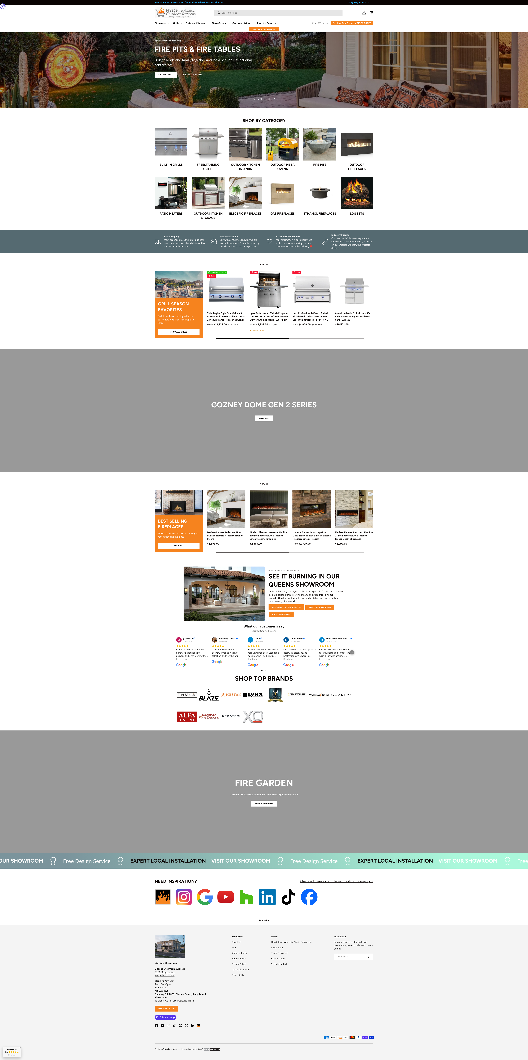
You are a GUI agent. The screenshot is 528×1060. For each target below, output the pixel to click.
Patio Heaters (171, 213)
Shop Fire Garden (264, 803)
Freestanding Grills (208, 167)
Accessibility (238, 975)
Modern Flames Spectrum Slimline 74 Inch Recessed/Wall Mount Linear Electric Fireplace (354, 535)
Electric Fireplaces (245, 213)
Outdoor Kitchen (195, 23)
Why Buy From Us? (358, 2)
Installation (277, 947)
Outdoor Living (241, 23)
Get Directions (166, 1008)
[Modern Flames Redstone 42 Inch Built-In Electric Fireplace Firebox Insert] (226, 509)
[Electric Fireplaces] (245, 193)
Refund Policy (239, 958)
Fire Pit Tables (166, 78)
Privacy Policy (239, 964)
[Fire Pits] (319, 144)
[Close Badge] (20, 1047)
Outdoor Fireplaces (357, 167)
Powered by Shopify (195, 1049)
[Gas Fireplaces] (282, 193)
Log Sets (357, 213)
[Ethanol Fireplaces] (319, 193)
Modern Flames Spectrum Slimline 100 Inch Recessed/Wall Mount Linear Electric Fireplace (268, 535)
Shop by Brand (264, 23)
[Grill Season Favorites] (179, 284)
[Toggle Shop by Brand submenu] (275, 23)
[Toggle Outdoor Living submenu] (252, 23)
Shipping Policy (239, 953)
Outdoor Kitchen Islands (245, 167)
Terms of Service (240, 969)
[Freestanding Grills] (208, 144)
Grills (176, 23)
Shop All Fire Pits (192, 78)
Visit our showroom (241, 861)
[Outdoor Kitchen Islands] (245, 144)
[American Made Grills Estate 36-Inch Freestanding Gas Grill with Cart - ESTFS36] (354, 290)
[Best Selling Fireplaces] (179, 502)
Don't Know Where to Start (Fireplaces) (291, 942)
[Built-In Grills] (171, 144)
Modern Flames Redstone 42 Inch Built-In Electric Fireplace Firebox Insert (225, 535)
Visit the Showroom (320, 607)
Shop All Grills (178, 331)
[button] (372, 13)
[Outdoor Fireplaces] (357, 144)
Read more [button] (182, 659)
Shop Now (264, 418)
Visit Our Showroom (264, 29)
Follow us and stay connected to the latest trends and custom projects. (336, 881)
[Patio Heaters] (171, 193)
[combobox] (278, 13)
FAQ (234, 947)
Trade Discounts (279, 953)
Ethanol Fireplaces (319, 213)
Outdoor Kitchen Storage (208, 216)
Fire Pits (319, 165)
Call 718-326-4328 (281, 614)
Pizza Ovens (218, 23)
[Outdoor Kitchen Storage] (208, 193)
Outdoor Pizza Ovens (282, 167)
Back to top (264, 920)
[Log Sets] (357, 193)
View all (264, 264)
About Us (236, 942)
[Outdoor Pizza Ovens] (282, 144)
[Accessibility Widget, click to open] (3, 6)
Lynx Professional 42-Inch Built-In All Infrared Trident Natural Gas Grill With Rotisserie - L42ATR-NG (310, 316)
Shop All (179, 545)
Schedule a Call (279, 964)
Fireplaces (161, 23)
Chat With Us (320, 23)
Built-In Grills (171, 165)
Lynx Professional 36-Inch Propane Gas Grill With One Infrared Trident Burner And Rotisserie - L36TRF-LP (269, 316)
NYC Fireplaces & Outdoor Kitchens (174, 1049)
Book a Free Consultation (286, 607)
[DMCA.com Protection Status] (212, 1049)
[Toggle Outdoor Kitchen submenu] (207, 23)
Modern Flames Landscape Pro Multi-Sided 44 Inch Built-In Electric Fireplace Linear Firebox (311, 535)
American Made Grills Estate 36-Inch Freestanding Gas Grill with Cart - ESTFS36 (352, 316)
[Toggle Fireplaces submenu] (168, 23)
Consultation (278, 958)
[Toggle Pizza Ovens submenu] (228, 23)
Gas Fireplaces (282, 213)
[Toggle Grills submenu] (181, 23)
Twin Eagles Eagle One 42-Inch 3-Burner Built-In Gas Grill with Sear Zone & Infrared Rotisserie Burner (226, 316)
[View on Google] (179, 640)
